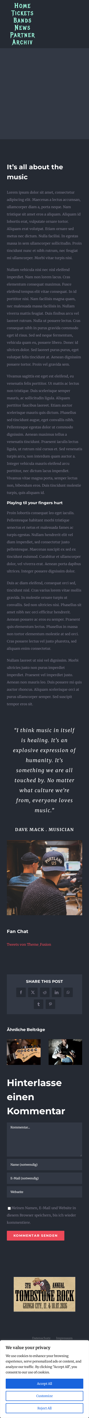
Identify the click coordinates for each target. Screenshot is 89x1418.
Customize (44, 1396)
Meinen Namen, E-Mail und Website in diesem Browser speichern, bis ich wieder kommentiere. (41, 1215)
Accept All (44, 1384)
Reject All (44, 1408)
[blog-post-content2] (44, 842)
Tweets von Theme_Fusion (29, 944)
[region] (44, 1379)
